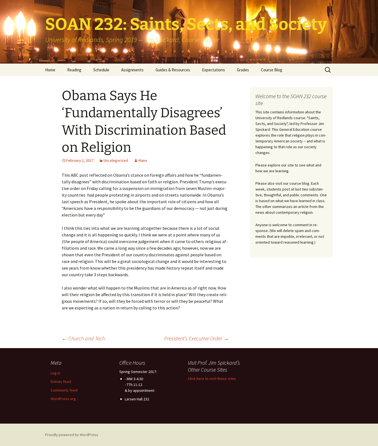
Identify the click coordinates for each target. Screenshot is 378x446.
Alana (142, 160)
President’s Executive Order (196, 338)
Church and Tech (83, 338)
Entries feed (61, 381)
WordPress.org (63, 398)
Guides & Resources (173, 69)
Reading (74, 69)
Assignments (132, 69)
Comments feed (64, 390)
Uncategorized (115, 160)
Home (50, 69)
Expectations (213, 69)
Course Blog (271, 69)
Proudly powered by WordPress (71, 434)
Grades (243, 69)
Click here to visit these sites (212, 378)
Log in (55, 373)
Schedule (101, 69)
